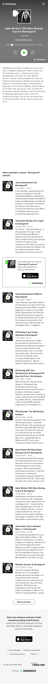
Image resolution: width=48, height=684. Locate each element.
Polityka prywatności (32, 650)
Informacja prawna (17, 654)
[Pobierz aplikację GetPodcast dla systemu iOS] (30, 276)
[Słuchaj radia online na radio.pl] (38, 664)
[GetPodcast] (9, 4)
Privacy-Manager (14, 650)
